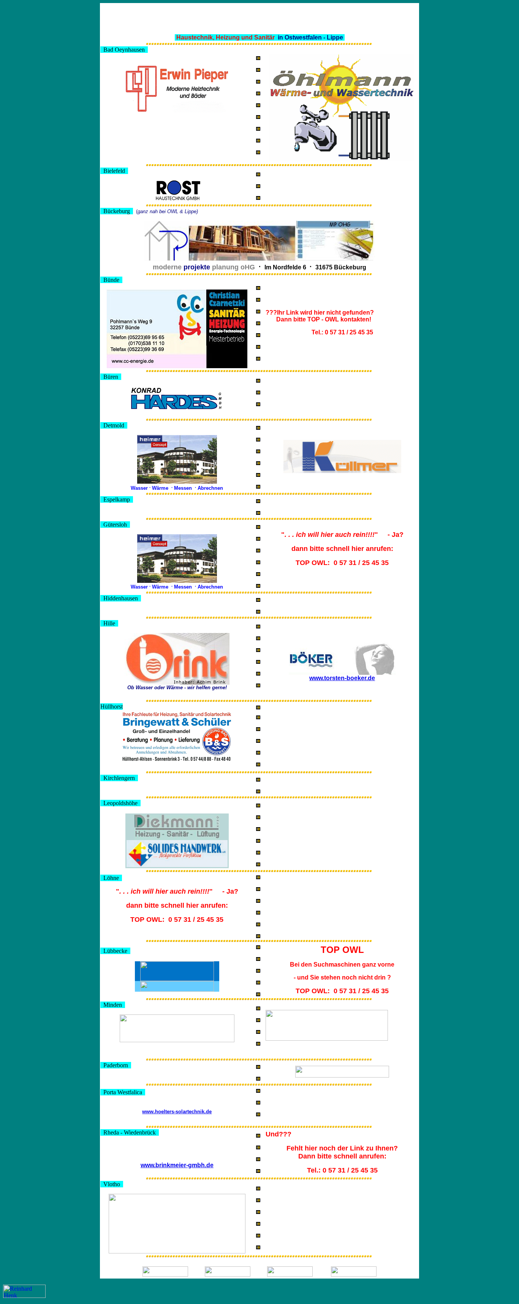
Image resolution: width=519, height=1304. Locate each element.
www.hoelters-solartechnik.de (177, 1111)
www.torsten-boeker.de (342, 678)
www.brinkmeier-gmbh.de (177, 1165)
